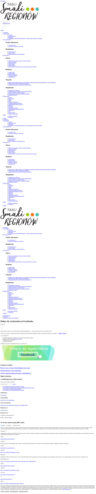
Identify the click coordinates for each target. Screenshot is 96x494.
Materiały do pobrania (12, 116)
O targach (10, 34)
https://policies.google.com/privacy (8, 438)
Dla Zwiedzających (7, 39)
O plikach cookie (16, 425)
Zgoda (3, 425)
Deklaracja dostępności (13, 113)
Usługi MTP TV (11, 76)
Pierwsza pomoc (11, 112)
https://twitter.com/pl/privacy (6, 479)
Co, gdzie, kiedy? (12, 45)
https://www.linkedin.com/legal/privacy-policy (10, 452)
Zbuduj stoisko (11, 64)
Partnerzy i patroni (30, 387)
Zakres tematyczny (12, 36)
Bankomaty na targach (13, 107)
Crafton (10, 417)
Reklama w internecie (12, 74)
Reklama (14, 388)
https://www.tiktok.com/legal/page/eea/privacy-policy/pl (12, 483)
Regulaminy (18, 388)
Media (4, 115)
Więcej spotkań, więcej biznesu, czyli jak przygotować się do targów (22, 66)
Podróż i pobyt (6, 96)
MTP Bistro (10, 106)
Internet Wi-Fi (11, 110)
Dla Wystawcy (6, 55)
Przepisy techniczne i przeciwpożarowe (16, 54)
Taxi (9, 111)
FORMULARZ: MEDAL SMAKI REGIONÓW (18, 83)
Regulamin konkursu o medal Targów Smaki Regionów (19, 84)
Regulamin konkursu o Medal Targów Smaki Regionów (20, 91)
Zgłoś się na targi (11, 63)
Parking (10, 99)
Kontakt (4, 118)
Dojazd (9, 97)
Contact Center (11, 72)
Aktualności (5, 32)
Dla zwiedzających (12, 51)
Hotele (9, 100)
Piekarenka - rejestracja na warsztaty (15, 46)
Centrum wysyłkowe (12, 75)
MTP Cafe (10, 105)
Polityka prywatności (66, 489)
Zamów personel (11, 65)
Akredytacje (10, 117)
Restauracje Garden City (13, 102)
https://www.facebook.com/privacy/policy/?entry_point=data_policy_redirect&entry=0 (18, 461)
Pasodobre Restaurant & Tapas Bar (15, 104)
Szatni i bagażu (11, 53)
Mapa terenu (11, 98)
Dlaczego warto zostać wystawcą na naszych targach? (19, 60)
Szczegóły (9, 425)
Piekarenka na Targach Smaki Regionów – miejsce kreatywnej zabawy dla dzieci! (25, 38)
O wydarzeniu (6, 33)
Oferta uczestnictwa (12, 62)
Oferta (10, 388)
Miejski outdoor (11, 73)
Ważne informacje (15, 390)
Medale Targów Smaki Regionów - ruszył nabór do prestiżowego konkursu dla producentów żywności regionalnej (32, 82)
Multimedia (10, 37)
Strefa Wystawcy (6, 23)
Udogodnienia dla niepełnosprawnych (16, 109)
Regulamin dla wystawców (14, 90)
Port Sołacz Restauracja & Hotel (15, 103)
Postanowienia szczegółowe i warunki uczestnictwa (19, 93)
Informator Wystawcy (12, 95)
